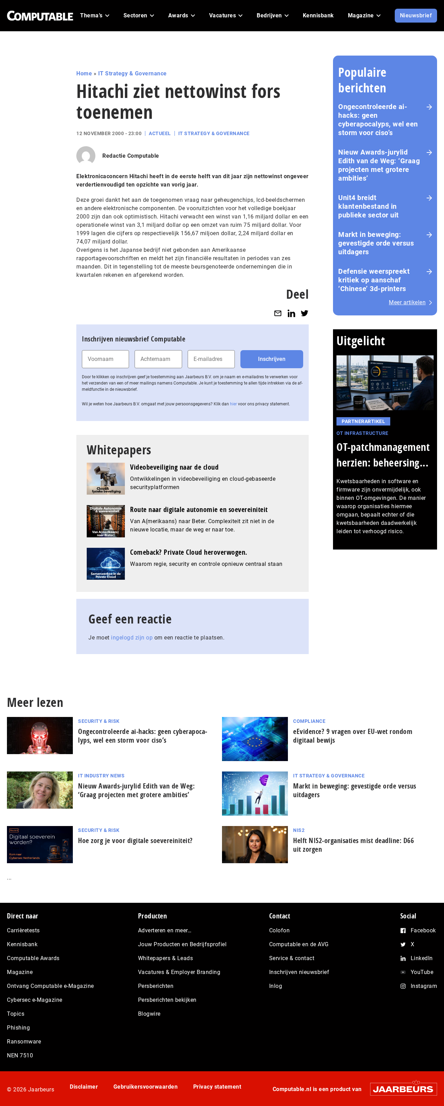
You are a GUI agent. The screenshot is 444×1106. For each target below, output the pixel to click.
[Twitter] (304, 313)
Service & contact (292, 958)
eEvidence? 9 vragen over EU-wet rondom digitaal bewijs (352, 736)
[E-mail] (278, 313)
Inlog (275, 986)
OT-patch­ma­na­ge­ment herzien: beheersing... (383, 455)
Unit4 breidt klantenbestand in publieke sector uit (368, 206)
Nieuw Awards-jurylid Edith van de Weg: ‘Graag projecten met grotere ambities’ (379, 165)
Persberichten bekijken (167, 1000)
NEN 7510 (20, 1055)
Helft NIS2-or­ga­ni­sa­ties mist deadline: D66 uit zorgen (353, 845)
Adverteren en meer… (165, 930)
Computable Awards (33, 958)
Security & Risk (99, 721)
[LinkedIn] (291, 313)
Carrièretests (23, 930)
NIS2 (299, 830)
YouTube (422, 972)
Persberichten (156, 986)
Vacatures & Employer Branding (179, 972)
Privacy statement (217, 1086)
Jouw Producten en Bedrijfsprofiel (182, 944)
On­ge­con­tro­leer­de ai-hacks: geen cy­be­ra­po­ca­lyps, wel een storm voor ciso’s (142, 736)
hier (233, 404)
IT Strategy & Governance (132, 73)
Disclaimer (84, 1086)
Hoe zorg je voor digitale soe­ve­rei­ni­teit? (135, 840)
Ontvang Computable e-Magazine (50, 986)
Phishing (18, 1027)
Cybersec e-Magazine (34, 1000)
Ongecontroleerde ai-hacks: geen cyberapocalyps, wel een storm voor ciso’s (378, 119)
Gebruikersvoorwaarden (145, 1086)
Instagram (424, 986)
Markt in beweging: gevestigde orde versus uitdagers (376, 243)
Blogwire (149, 1013)
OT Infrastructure (362, 433)
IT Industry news (101, 775)
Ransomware (24, 1041)
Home (84, 73)
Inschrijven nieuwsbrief (299, 972)
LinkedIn (422, 958)
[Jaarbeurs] (400, 1089)
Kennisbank (22, 944)
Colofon (279, 930)
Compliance (309, 721)
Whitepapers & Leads (165, 958)
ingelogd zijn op (132, 637)
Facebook (423, 930)
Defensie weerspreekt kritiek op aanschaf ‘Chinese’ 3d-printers (374, 280)
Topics (15, 1013)
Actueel (160, 133)
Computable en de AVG (299, 944)
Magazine (20, 972)
